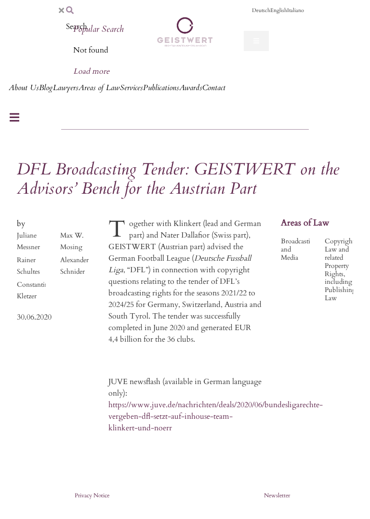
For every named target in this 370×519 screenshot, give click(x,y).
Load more (91, 71)
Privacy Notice (92, 495)
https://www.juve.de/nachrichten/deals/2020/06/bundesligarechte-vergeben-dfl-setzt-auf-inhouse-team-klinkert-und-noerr (215, 416)
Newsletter (277, 495)
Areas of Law (99, 87)
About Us (24, 87)
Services (131, 87)
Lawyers (65, 87)
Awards (190, 87)
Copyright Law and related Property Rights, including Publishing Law (340, 270)
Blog (46, 87)
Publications (161, 87)
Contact (213, 87)
